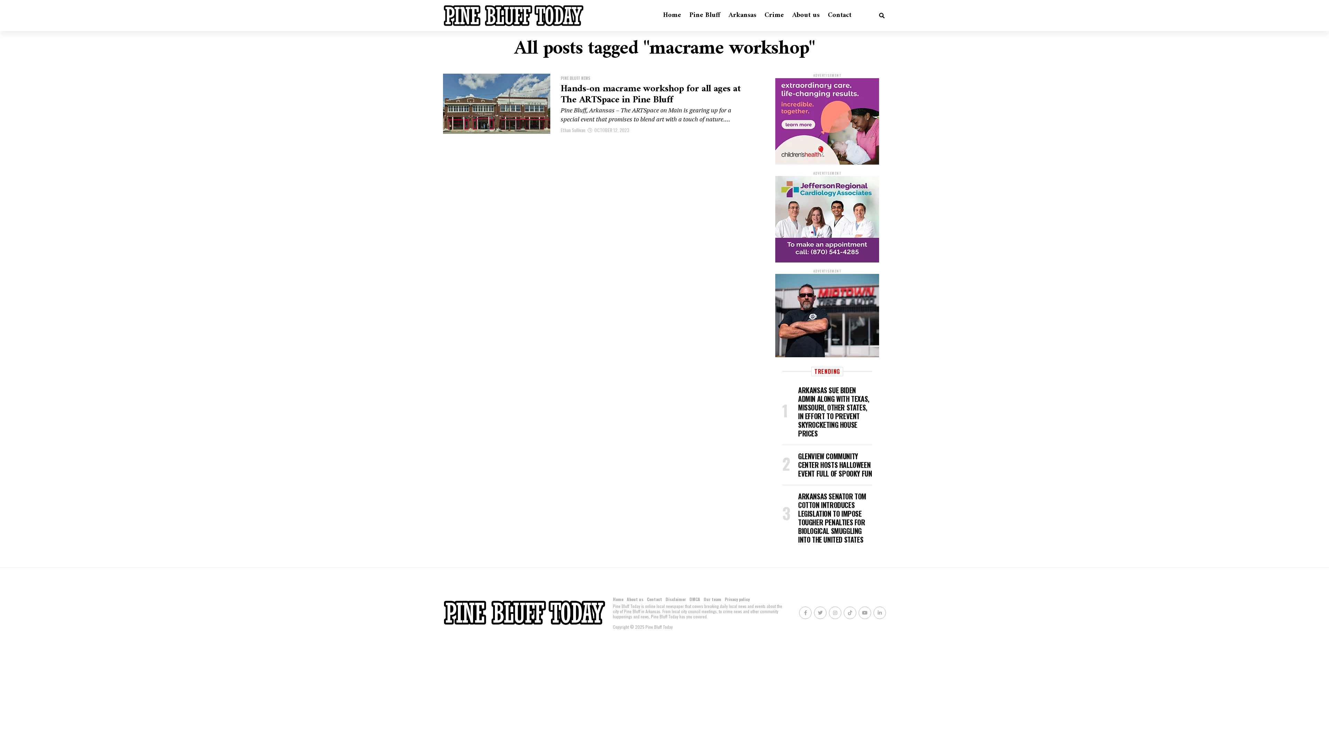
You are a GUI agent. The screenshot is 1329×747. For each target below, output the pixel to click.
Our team (712, 599)
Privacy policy (737, 599)
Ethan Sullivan (573, 129)
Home (672, 15)
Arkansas (742, 15)
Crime (774, 15)
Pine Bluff (704, 15)
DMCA (694, 599)
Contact (839, 15)
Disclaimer (676, 599)
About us (806, 15)
